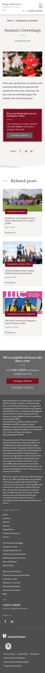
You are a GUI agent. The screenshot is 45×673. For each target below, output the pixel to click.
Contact (6, 537)
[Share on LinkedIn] (31, 151)
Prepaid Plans (8, 529)
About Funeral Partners (12, 571)
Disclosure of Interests (12, 590)
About (5, 514)
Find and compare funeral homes (16, 575)
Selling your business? (12, 582)
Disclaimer (34, 654)
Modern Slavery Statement (14, 658)
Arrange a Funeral (19, 135)
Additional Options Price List (14, 558)
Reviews (6, 525)
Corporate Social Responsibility (16, 662)
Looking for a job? (10, 579)
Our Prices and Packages (13, 543)
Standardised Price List (12, 550)
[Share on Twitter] (25, 151)
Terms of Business (10, 561)
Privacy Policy (9, 654)
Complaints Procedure (13, 665)
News (5, 593)
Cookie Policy (22, 654)
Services (6, 522)
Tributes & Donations (11, 533)
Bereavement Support (11, 586)
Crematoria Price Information (14, 554)
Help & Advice (8, 565)
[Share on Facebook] (20, 151)
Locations (6, 518)
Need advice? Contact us (22, 387)
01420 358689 (36, 11)
